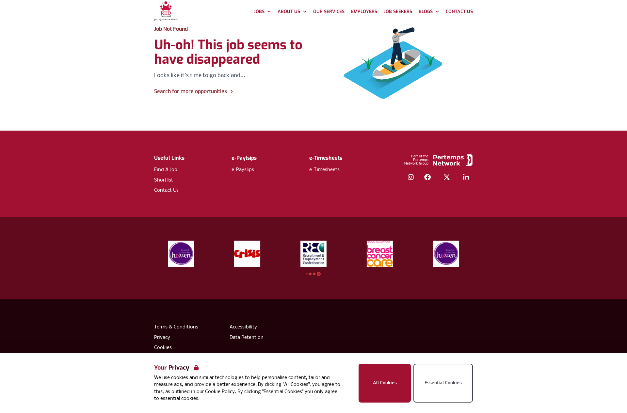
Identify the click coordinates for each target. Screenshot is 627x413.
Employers (364, 11)
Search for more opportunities (190, 91)
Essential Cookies (443, 383)
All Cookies (385, 383)
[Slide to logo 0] (307, 274)
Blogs (426, 11)
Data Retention (247, 337)
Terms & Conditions (176, 327)
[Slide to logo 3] (319, 274)
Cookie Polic (218, 391)
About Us (289, 11)
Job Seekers (398, 11)
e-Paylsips (244, 157)
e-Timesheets (325, 157)
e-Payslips (243, 169)
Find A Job (165, 169)
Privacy (162, 337)
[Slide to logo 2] (314, 274)
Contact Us (459, 11)
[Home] (166, 12)
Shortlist (163, 180)
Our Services (329, 11)
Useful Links (169, 157)
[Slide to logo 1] (310, 274)
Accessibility (243, 327)
